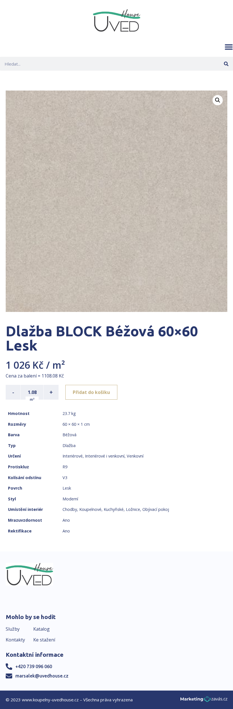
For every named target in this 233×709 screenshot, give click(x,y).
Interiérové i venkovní (104, 456)
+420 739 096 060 (33, 666)
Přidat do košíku (91, 392)
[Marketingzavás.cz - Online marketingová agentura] (203, 700)
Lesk (67, 488)
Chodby (70, 509)
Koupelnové (90, 509)
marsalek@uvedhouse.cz (41, 675)
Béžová (69, 434)
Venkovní (135, 456)
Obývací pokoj (155, 509)
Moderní (70, 499)
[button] (228, 47)
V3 (65, 477)
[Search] (226, 64)
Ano (66, 520)
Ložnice (133, 509)
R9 (65, 466)
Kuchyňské (114, 509)
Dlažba (69, 445)
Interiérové (73, 456)
